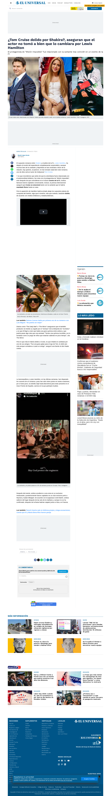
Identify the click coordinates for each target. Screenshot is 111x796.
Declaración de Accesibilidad (90, 787)
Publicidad (58, 787)
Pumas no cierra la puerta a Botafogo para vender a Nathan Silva (86, 279)
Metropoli (12, 744)
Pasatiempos (46, 748)
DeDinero (44, 742)
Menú (11, 773)
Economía (12, 754)
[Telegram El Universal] (59, 761)
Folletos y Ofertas (47, 725)
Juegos (44, 746)
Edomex (60, 723)
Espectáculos (21, 151)
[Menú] (11, 3)
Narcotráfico (13, 748)
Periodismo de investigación (13, 730)
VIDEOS (54, 3)
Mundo (11, 740)
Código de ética (42, 787)
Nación (11, 723)
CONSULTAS (77, 3)
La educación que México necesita (85, 304)
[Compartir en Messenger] (12, 172)
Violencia (51, 787)
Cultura (11, 760)
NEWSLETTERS (68, 3)
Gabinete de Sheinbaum (13, 737)
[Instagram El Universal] (59, 764)
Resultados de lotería (46, 753)
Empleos (44, 729)
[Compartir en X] (12, 166)
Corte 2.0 (12, 725)
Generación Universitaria (45, 735)
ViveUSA (44, 744)
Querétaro (61, 731)
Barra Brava (81, 273)
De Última (28, 729)
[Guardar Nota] (12, 179)
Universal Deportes (15, 756)
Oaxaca (60, 725)
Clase (27, 723)
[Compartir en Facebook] (12, 163)
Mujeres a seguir (14, 727)
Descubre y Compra (48, 723)
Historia (78, 787)
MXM (49, 3)
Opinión (81, 269)
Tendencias (12, 765)
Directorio (15, 787)
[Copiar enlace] (12, 176)
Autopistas (28, 734)
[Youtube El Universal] (68, 761)
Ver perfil (21, 156)
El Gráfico (45, 738)
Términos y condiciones (52, 789)
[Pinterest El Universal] (62, 764)
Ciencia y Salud (14, 767)
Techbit (11, 771)
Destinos (28, 731)
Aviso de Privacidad (68, 787)
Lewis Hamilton (60, 163)
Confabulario (13, 763)
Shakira (38, 163)
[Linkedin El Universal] (65, 764)
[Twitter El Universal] (65, 761)
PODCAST (60, 3)
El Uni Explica (13, 734)
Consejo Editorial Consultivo (27, 787)
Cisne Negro (29, 738)
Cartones (12, 752)
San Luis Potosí (62, 734)
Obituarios (45, 731)
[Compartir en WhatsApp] (12, 169)
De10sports (45, 740)
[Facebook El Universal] (62, 761)
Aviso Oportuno (46, 727)
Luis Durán (81, 300)
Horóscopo (45, 750)
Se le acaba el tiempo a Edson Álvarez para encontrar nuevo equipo (86, 293)
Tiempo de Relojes (31, 736)
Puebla (60, 727)
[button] (94, 8)
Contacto (63, 789)
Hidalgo (60, 729)
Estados (11, 746)
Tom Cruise (48, 172)
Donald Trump (13, 742)
